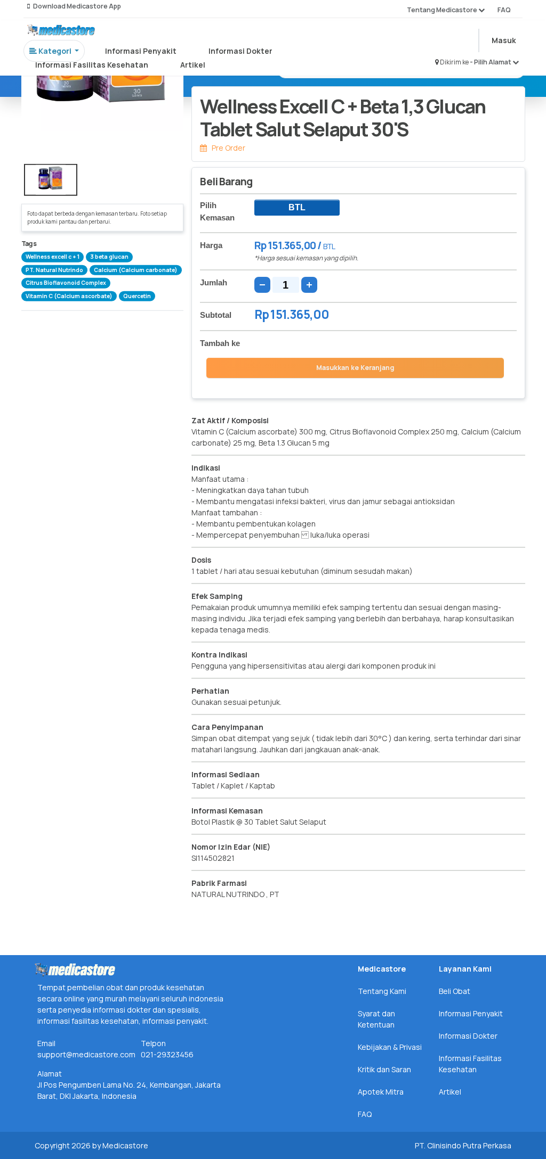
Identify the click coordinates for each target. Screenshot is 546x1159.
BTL (297, 207)
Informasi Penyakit (140, 51)
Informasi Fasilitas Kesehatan (91, 65)
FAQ (504, 9)
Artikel (192, 65)
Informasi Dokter (240, 51)
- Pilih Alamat (491, 62)
